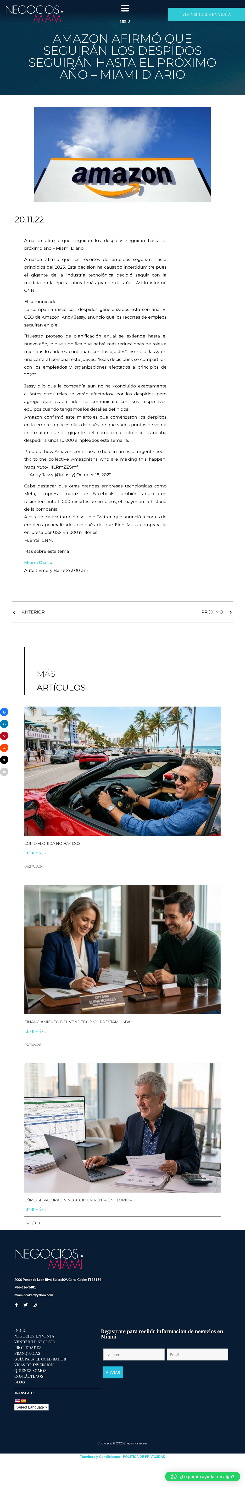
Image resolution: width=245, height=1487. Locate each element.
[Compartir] (4, 712)
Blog (19, 1382)
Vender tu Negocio (35, 1342)
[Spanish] (23, 1401)
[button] (202, 1476)
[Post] (4, 760)
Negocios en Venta (34, 1336)
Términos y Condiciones (100, 1457)
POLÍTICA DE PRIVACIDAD (144, 1457)
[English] (17, 1401)
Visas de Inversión (34, 1365)
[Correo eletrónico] (4, 772)
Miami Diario (38, 562)
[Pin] (4, 736)
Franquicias (27, 1353)
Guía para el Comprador (40, 1359)
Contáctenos (28, 1376)
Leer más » (35, 853)
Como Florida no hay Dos (52, 843)
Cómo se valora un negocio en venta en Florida (78, 1200)
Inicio (20, 1330)
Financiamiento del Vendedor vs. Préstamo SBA (77, 1022)
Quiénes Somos (30, 1370)
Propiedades (27, 1347)
